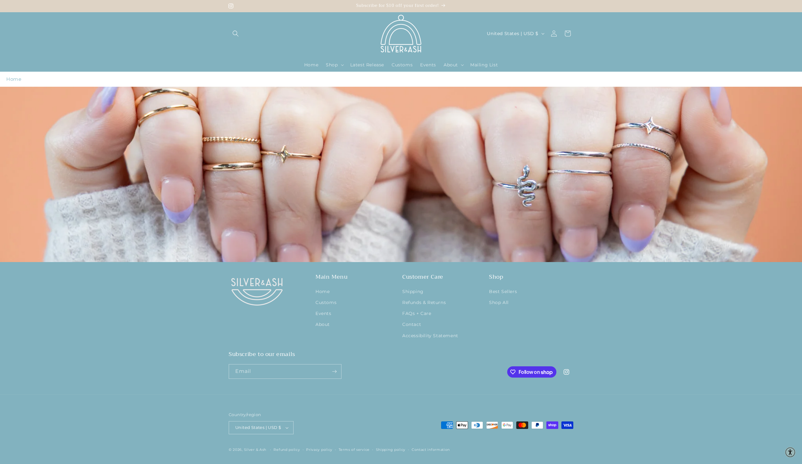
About (322, 324)
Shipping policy (391, 449)
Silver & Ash (255, 449)
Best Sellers (503, 291)
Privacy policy (319, 449)
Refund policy (286, 449)
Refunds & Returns (424, 302)
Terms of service (354, 449)
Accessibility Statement (430, 335)
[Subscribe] (334, 371)
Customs (325, 302)
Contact (411, 324)
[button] (235, 33)
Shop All (499, 302)
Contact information (431, 449)
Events (323, 313)
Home (13, 79)
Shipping (413, 291)
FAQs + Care (416, 313)
